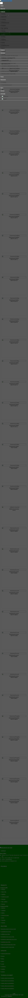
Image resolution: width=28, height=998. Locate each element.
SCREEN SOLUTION (6, 60)
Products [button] (3, 11)
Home (2, 5)
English (5, 99)
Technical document (7, 85)
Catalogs (4, 82)
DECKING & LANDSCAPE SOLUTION (10, 66)
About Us (3, 8)
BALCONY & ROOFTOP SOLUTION (10, 55)
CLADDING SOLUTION (7, 58)
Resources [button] (3, 79)
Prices (2, 76)
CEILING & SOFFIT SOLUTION (8, 73)
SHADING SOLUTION (6, 68)
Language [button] (3, 93)
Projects (3, 50)
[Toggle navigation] (1, 3)
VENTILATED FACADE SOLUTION (9, 71)
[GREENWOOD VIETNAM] (6, 0)
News (2, 87)
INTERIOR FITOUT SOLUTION (9, 63)
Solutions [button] (3, 53)
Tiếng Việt (5, 96)
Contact (2, 90)
